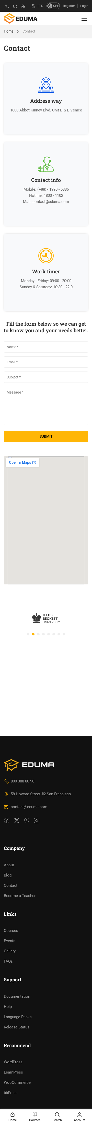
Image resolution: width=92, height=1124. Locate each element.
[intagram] (36, 821)
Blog (8, 875)
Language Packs (18, 1017)
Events (9, 941)
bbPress (11, 1092)
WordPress (13, 1062)
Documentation (17, 996)
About (9, 865)
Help (8, 1006)
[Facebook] (6, 821)
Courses (11, 930)
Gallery (10, 951)
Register (69, 6)
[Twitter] (16, 821)
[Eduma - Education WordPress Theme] (21, 18)
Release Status (16, 1027)
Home (8, 31)
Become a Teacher (20, 895)
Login (84, 6)
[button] (28, 634)
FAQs (8, 961)
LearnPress (13, 1072)
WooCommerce (17, 1082)
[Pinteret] (26, 821)
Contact (10, 885)
